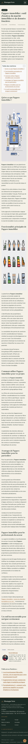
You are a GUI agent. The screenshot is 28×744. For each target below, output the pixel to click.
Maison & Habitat (5, 722)
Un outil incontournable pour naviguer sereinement (12, 90)
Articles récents (11, 649)
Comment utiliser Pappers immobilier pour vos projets (12, 76)
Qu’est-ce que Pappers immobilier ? (14, 68)
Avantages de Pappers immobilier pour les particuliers (14, 81)
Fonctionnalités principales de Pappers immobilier (13, 72)
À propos (4, 649)
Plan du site (23, 742)
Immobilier (17, 722)
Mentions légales (5, 742)
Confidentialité (13, 742)
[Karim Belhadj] (5, 658)
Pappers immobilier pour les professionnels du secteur (12, 85)
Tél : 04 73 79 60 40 (20, 713)
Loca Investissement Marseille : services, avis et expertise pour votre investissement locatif (14, 675)
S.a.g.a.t (3, 709)
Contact (17, 725)
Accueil (3, 719)
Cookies (18, 742)
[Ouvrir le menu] (25, 2)
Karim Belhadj (13, 653)
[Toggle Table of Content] (23, 66)
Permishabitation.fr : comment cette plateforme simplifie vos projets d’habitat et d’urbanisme (14, 687)
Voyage (16, 719)
